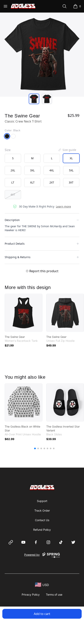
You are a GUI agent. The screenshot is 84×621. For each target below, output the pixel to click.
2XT (51, 182)
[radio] (13, 158)
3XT (71, 182)
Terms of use (54, 594)
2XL (13, 170)
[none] (67, 150)
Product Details (15, 243)
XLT (32, 182)
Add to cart (42, 614)
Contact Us (42, 520)
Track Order (42, 510)
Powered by (32, 554)
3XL (32, 170)
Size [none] (8, 150)
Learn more (63, 206)
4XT (13, 194)
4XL (51, 170)
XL (71, 158)
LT (12, 182)
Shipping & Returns (17, 257)
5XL (71, 170)
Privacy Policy (31, 594)
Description (12, 220)
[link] (23, 313)
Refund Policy (42, 529)
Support (42, 501)
